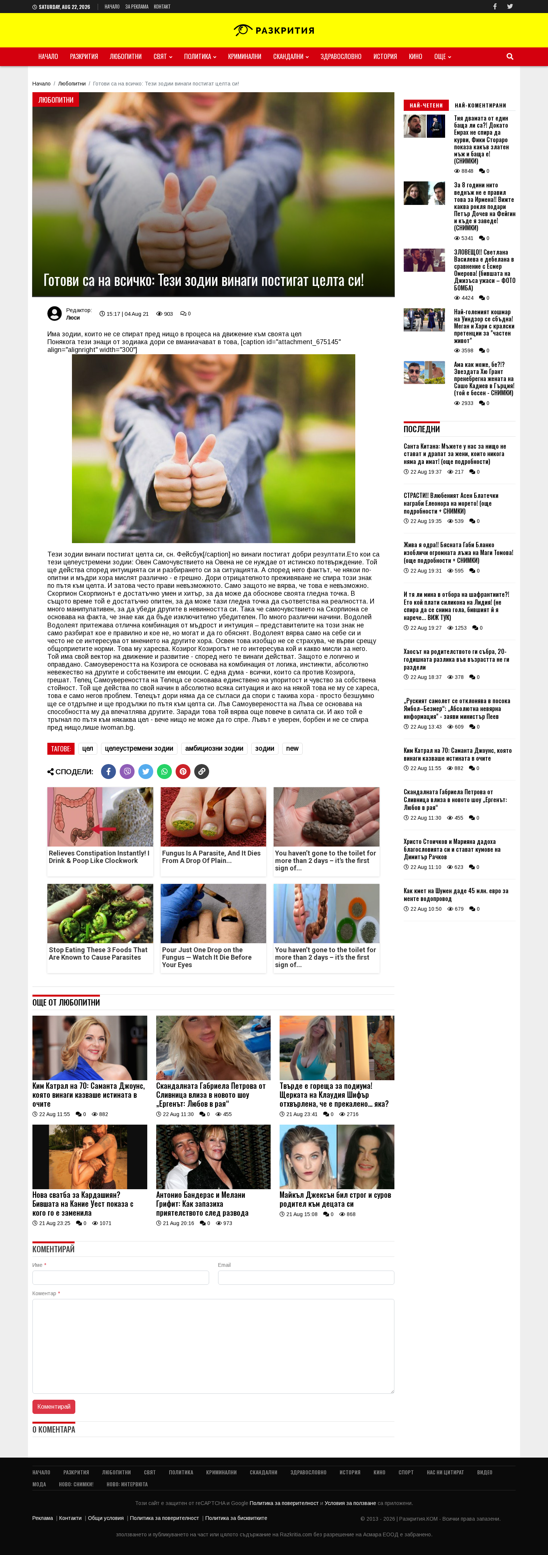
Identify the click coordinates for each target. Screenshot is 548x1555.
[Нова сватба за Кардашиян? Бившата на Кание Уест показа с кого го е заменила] (89, 1187)
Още (440, 56)
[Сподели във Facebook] (108, 771)
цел (87, 748)
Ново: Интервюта (127, 1484)
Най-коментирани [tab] (480, 105)
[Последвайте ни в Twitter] (510, 6)
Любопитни (126, 56)
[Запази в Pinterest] (183, 771)
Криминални (244, 56)
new (292, 748)
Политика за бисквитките (236, 1518)
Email (224, 1265)
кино (415, 56)
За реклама (136, 6)
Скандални (288, 56)
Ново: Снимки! (76, 1484)
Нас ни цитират (445, 1472)
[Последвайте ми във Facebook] (495, 6)
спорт (406, 1472)
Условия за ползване (351, 1503)
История (385, 56)
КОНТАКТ (162, 6)
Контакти (70, 1518)
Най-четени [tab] (426, 105)
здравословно (341, 56)
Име (39, 1265)
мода (39, 1484)
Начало (112, 6)
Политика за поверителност (285, 1503)
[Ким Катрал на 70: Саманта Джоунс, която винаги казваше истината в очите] (89, 1078)
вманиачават (195, 342)
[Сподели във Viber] (127, 771)
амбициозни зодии (214, 748)
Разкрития (84, 56)
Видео (484, 1472)
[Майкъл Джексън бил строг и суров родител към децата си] (337, 1187)
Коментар (46, 1293)
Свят (160, 56)
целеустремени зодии (139, 748)
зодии (264, 748)
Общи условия (106, 1518)
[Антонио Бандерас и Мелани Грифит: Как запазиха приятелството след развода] (213, 1187)
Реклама (42, 1518)
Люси (73, 317)
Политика (197, 56)
